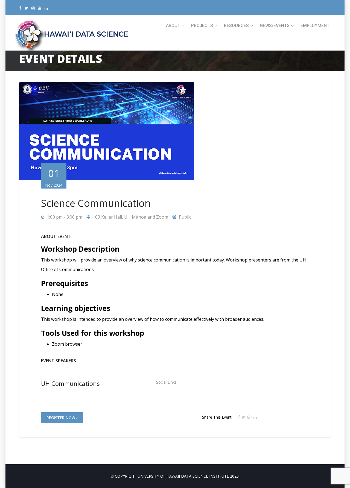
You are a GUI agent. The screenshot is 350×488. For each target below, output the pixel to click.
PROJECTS (202, 25)
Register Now (61, 417)
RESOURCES (236, 25)
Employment (315, 25)
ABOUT (173, 25)
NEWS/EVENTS (275, 25)
